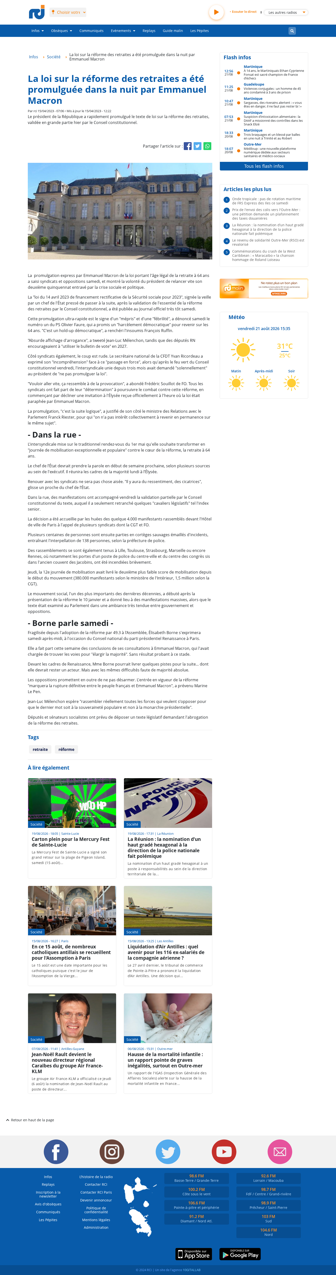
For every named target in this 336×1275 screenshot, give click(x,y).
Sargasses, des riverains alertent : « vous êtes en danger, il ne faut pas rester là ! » (273, 104)
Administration (96, 1227)
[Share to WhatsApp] (207, 146)
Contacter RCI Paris (96, 1192)
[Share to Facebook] (188, 146)
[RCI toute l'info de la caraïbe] (37, 12)
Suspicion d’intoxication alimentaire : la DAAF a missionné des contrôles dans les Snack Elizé (273, 120)
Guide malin (173, 30)
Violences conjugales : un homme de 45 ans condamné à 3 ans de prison (272, 90)
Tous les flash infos (264, 166)
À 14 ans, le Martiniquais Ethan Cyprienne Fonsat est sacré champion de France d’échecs (274, 74)
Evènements (121, 30)
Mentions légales (96, 1219)
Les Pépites (199, 30)
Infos (35, 30)
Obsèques (59, 30)
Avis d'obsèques (48, 1204)
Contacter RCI (96, 1184)
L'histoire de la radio (96, 1176)
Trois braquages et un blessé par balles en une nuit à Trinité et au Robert (272, 136)
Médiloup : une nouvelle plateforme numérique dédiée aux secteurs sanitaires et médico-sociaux (270, 152)
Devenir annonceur (96, 1200)
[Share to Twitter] (197, 146)
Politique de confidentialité (96, 1210)
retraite (40, 749)
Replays (149, 30)
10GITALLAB (191, 1270)
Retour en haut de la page (32, 1120)
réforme (66, 749)
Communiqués (91, 30)
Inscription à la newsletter (48, 1194)
